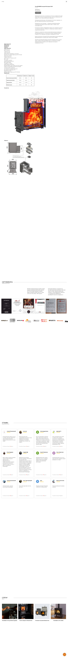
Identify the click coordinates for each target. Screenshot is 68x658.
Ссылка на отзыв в (6, 446)
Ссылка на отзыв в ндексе (8, 474)
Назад (3, 1)
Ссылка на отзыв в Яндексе (57, 495)
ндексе (12, 446)
